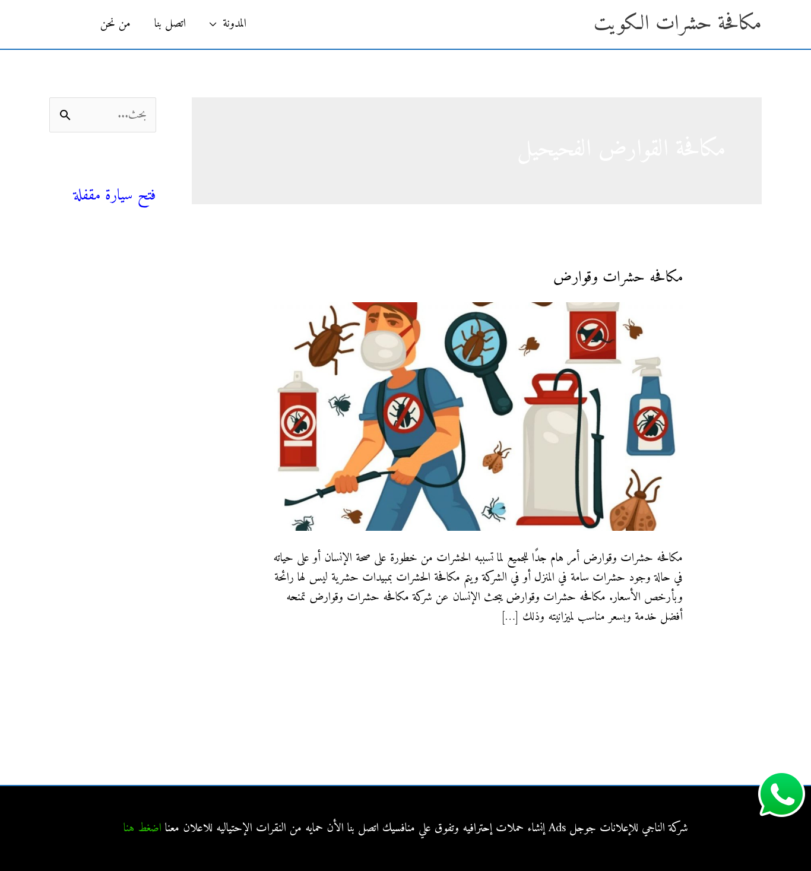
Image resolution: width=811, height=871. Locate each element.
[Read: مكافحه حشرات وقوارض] (476, 416)
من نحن (115, 24)
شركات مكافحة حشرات (108, 304)
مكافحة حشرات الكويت (678, 24)
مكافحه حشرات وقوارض (618, 277)
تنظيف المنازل (129, 277)
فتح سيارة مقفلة (115, 195)
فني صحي (134, 175)
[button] (69, 24)
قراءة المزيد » (657, 654)
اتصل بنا (170, 24)
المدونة (234, 24)
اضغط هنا (142, 828)
